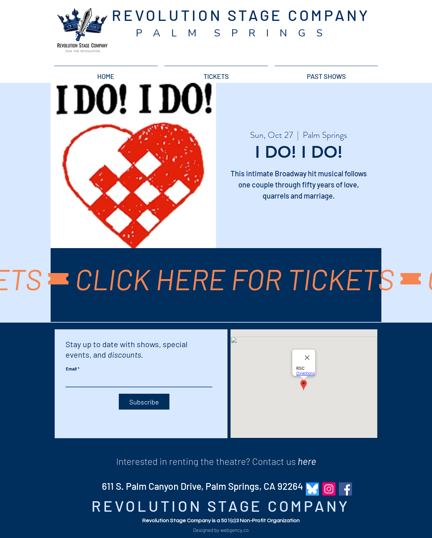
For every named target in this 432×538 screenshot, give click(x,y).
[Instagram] (328, 489)
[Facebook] (345, 489)
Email (71, 369)
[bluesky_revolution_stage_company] (312, 489)
